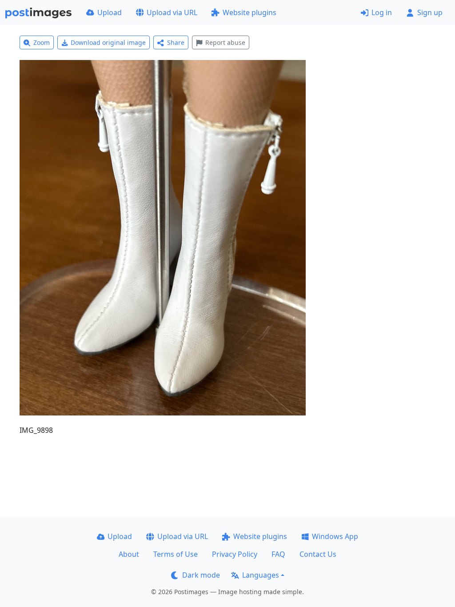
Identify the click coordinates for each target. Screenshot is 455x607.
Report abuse (225, 42)
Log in (381, 12)
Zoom (41, 42)
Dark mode (201, 575)
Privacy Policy (234, 554)
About (129, 554)
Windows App (335, 536)
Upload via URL (172, 12)
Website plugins (249, 12)
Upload (109, 12)
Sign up (430, 12)
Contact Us (317, 554)
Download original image (108, 42)
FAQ (278, 554)
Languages (260, 575)
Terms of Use (175, 554)
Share (175, 42)
